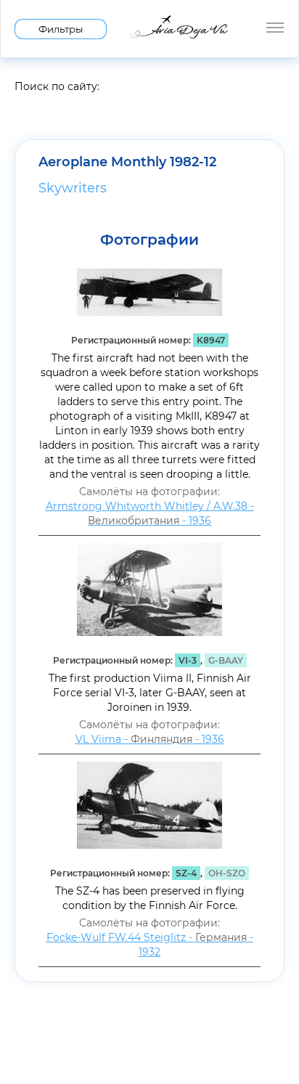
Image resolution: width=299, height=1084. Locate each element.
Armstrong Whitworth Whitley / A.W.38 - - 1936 (150, 513)
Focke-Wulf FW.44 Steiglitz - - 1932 (149, 944)
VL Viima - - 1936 (149, 739)
